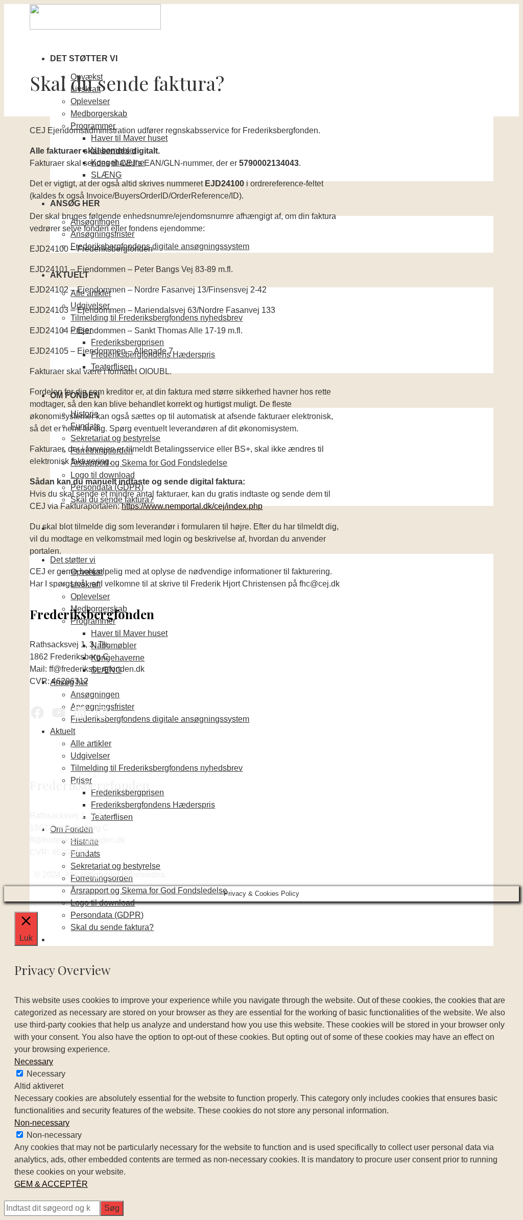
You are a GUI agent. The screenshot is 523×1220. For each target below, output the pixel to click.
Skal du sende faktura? (112, 927)
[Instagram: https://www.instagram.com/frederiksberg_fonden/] (101, 712)
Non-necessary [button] (41, 1122)
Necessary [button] (33, 1061)
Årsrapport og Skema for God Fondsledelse (148, 462)
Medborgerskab (98, 113)
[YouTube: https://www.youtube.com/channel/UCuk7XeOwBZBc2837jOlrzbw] (58, 712)
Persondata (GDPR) (107, 915)
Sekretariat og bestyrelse (115, 438)
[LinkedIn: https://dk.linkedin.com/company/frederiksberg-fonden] (80, 712)
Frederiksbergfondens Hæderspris (153, 804)
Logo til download (102, 475)
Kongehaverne (118, 657)
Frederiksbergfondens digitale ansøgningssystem (159, 246)
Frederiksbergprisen (127, 342)
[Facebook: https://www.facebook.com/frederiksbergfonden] (37, 712)
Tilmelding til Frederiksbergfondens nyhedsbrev (156, 317)
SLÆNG (106, 174)
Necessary (46, 1073)
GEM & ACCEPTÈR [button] (51, 1184)
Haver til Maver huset (129, 138)
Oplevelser (90, 101)
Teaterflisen (112, 817)
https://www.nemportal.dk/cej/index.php (192, 506)
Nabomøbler (113, 645)
